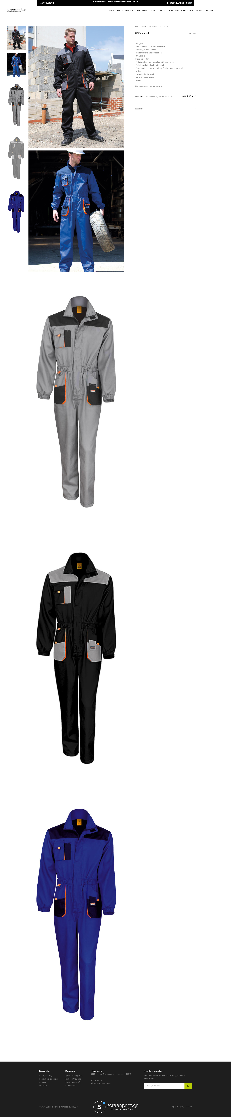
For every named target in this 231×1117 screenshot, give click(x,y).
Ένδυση (143, 27)
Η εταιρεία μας (45, 1076)
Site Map (43, 1086)
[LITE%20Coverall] (187, 96)
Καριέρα (42, 1082)
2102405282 (98, 1080)
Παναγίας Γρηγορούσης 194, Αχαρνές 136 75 (112, 1074)
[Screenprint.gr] (16, 12)
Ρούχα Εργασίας (153, 27)
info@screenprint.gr (102, 1083)
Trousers (146, 97)
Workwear (153, 97)
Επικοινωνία (70, 1086)
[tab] (165, 109)
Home (136, 27)
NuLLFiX (74, 1107)
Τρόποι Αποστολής (73, 1082)
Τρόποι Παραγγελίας (73, 1076)
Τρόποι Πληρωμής (73, 1079)
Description (139, 109)
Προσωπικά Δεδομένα (48, 1079)
